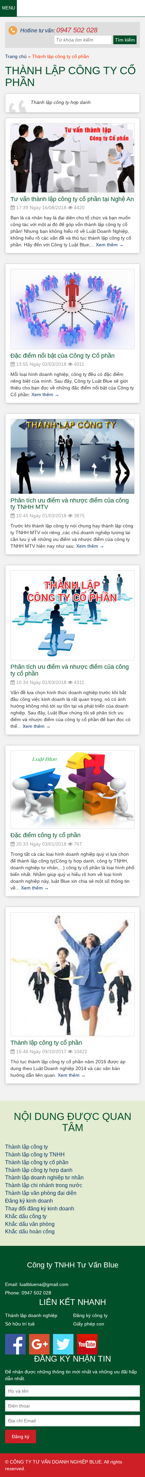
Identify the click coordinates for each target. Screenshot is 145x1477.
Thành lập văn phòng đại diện (41, 1193)
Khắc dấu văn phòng (30, 1224)
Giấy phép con (88, 1323)
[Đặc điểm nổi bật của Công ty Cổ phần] (72, 309)
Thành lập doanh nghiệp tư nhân (44, 1177)
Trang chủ (16, 56)
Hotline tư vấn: (58, 30)
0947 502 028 (36, 1292)
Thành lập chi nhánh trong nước (43, 1185)
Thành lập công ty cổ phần (36, 1162)
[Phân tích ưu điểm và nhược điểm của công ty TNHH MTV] (72, 456)
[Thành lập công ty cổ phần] (72, 974)
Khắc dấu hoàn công (30, 1231)
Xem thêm (110, 244)
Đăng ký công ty (90, 1315)
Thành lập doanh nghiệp (31, 1315)
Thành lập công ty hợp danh (38, 1170)
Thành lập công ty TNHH (35, 1154)
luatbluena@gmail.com (44, 1284)
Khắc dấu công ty (26, 1216)
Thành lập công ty (26, 1147)
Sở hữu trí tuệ (20, 1323)
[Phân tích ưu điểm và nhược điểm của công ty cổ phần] (72, 615)
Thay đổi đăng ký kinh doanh (39, 1208)
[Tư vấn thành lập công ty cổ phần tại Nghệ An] (72, 158)
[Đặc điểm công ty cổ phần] (72, 789)
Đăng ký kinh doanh (29, 1201)
